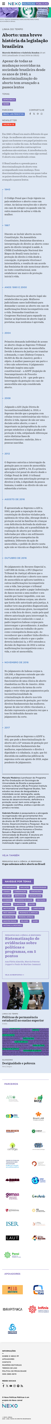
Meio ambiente (9, 913)
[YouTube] (11, 1386)
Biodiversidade (39, 887)
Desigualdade (35, 896)
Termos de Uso (9, 1368)
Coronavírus (36, 891)
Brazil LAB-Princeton (13, 114)
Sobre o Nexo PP (10, 1356)
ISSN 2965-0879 (9, 1374)
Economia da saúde (24, 900)
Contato (6, 1362)
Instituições (8, 908)
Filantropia (19, 904)
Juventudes (23, 908)
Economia (7, 900)
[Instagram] (14, 1386)
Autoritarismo (9, 887)
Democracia (9, 100)
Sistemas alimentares (12, 925)
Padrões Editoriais (12, 1365)
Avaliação (24, 887)
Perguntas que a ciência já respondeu (22, 861)
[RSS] (22, 1386)
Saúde (6, 104)
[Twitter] (7, 1386)
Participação (8, 917)
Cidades (6, 891)
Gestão (32, 904)
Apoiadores (8, 1359)
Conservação (20, 891)
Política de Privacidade (14, 1371)
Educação (41, 900)
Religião (24, 921)
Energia (6, 904)
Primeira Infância (26, 917)
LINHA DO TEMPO (12, 29)
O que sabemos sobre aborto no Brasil (23, 864)
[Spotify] (18, 1386)
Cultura (6, 896)
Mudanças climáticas (29, 913)
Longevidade (38, 908)
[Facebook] (3, 1386)
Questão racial (10, 921)
